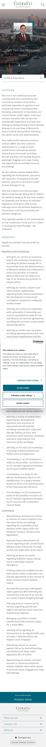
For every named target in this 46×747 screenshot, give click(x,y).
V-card (24, 65)
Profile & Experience (14, 78)
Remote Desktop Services (23, 742)
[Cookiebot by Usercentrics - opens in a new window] (33, 341)
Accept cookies (23, 388)
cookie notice (24, 363)
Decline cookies (23, 403)
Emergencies (24, 737)
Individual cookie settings (28, 380)
